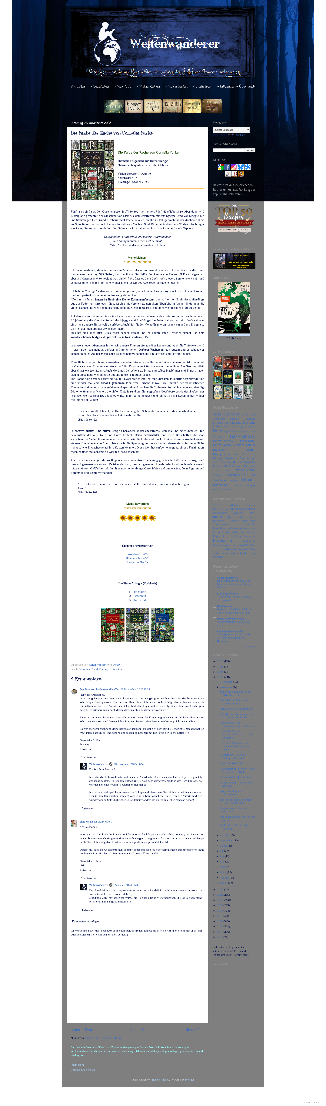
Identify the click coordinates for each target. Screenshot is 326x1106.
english (234, 553)
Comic (227, 422)
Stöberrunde (221, 545)
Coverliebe (237, 512)
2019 (220, 905)
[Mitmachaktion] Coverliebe (236, 777)
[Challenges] (212, 111)
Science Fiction (244, 470)
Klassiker (219, 450)
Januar (224, 882)
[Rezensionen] (172, 111)
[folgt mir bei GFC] (221, 168)
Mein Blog (249, 528)
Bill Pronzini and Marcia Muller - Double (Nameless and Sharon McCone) (234, 584)
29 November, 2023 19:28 (135, 689)
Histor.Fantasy (223, 441)
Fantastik (250, 426)
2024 (220, 671)
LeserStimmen (221, 528)
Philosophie (248, 462)
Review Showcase (244, 536)
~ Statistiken (202, 86)
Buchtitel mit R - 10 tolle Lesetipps (234, 827)
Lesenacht (249, 524)
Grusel (217, 436)
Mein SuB (238, 532)
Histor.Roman (222, 445)
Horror (239, 445)
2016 (220, 921)
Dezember (226, 681)
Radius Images (160, 1079)
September (227, 840)
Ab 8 (252, 414)
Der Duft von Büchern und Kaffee (99, 689)
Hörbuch (233, 520)
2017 (220, 915)
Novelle (237, 462)
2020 (220, 900)
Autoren (251, 505)
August (224, 845)
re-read (218, 557)
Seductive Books (137, 562)
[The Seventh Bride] (248, 368)
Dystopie (249, 422)
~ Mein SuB (122, 86)
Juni (222, 856)
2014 (220, 931)
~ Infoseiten (226, 86)
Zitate (251, 549)
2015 (220, 926)
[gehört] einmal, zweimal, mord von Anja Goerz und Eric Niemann (234, 638)
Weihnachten (240, 549)
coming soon (220, 553)
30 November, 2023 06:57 (129, 764)
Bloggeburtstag (221, 509)
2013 (220, 937)
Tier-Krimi (235, 480)
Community (220, 512)
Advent (217, 504)
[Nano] (228, 383)
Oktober (225, 835)
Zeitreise (228, 489)
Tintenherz (139, 591)
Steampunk (232, 475)
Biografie (218, 422)
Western (217, 489)
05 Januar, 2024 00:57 (99, 821)
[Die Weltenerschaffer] (217, 397)
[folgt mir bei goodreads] (228, 175)
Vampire (250, 485)
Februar (225, 877)
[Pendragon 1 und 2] (217, 383)
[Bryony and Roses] (238, 368)
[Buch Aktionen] (134, 111)
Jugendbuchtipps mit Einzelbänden (231, 793)
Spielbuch (218, 475)
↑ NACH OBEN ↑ (310, 1102)
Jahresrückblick (221, 524)
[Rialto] (228, 397)
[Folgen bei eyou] (247, 168)
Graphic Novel (247, 431)
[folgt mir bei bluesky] (240, 168)
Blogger (189, 1079)
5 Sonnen (85, 669)
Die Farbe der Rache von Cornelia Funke (234, 702)
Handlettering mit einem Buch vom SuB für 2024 (237, 770)
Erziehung (237, 426)
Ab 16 (245, 414)
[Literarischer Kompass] (192, 111)
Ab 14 (95, 669)
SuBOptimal (237, 545)
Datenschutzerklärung (83, 1069)
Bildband (234, 418)
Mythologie (247, 458)
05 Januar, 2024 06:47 (126, 884)
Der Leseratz (224, 606)
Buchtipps (237, 508)
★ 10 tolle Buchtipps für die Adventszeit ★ (236, 693)
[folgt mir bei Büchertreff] (241, 175)
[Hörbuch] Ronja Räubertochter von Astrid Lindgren (236, 734)
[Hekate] (248, 383)
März (223, 872)
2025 (220, 666)
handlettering (247, 553)
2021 (220, 894)
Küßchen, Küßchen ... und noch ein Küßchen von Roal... (234, 746)
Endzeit (217, 426)
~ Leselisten (100, 86)
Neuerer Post (81, 1030)
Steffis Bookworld (227, 593)
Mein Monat (222, 532)
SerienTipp (249, 540)
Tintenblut (139, 596)
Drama (236, 422)
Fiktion (234, 431)
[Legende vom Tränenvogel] (238, 397)
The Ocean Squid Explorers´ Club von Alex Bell (236, 801)
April (223, 866)
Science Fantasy (223, 470)
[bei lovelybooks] (234, 175)
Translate (240, 134)
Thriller (248, 474)
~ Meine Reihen (148, 86)
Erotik (227, 427)
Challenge (249, 508)
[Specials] (114, 111)
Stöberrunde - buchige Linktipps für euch (232, 756)
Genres (251, 517)
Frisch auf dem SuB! (231, 763)
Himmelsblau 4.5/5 (137, 558)
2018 (220, 910)
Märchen (219, 462)
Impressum (77, 1064)
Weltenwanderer (98, 764)
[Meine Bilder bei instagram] (234, 168)
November (226, 687)
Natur (229, 462)
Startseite (138, 1030)
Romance (237, 466)
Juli (222, 851)
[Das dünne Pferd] (238, 383)
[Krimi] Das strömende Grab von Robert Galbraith (236, 716)
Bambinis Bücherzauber (230, 631)
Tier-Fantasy (220, 480)
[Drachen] (228, 368)
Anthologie (219, 418)
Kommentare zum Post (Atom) (103, 1037)
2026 (220, 661)
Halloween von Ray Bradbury (236, 708)
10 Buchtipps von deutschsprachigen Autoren (237, 724)
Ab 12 (225, 414)
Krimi (250, 449)
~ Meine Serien (176, 86)
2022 (220, 889)
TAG (246, 545)
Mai (222, 861)
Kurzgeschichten (225, 454)
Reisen (217, 466)
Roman (226, 466)
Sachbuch (249, 466)
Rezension (116, 669)
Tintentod (140, 600)
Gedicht (240, 516)
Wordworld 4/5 (138, 554)
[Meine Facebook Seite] (227, 168)
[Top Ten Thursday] (153, 111)
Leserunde (237, 528)
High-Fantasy (242, 436)
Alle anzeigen (249, 646)
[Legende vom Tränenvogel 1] (248, 397)
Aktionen (234, 504)
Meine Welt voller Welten (231, 618)
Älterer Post (195, 1030)
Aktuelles (78, 86)
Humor (250, 445)
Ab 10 (217, 414)
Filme (230, 516)
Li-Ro (244, 454)
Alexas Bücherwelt (227, 577)
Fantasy (103, 669)
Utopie (237, 485)
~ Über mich (245, 86)
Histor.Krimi (247, 441)
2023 (220, 677)
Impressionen (248, 520)
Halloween (219, 520)
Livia (82, 821)
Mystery (231, 458)
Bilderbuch (249, 418)
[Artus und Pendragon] (217, 368)
